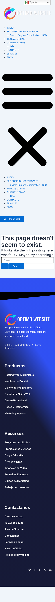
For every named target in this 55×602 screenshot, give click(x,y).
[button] (27, 119)
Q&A (12, 46)
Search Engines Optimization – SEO (28, 35)
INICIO (10, 27)
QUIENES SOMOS (16, 42)
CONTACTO (13, 50)
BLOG (10, 57)
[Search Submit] (5, 266)
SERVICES (12, 53)
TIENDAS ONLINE (16, 39)
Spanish (33, 2)
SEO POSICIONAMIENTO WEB (22, 31)
